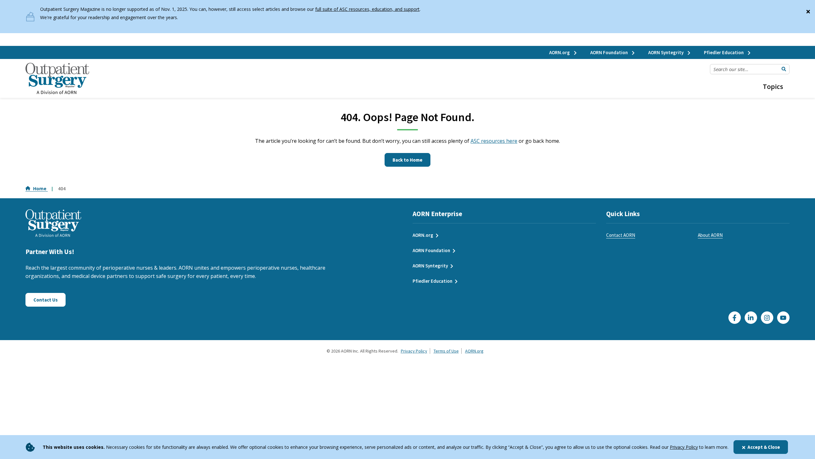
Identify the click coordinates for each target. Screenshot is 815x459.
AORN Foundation (609, 52)
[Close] (808, 10)
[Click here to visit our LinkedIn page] (751, 317)
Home (40, 189)
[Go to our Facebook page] (734, 317)
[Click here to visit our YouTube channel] (783, 317)
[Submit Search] (783, 69)
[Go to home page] (57, 78)
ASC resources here (494, 140)
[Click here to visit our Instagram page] (767, 317)
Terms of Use (446, 351)
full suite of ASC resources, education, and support (367, 9)
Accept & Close (764, 447)
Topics (773, 86)
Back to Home (407, 160)
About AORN (710, 235)
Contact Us (45, 300)
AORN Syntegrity (666, 52)
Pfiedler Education (724, 52)
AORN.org (560, 52)
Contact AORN (620, 235)
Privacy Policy (684, 447)
